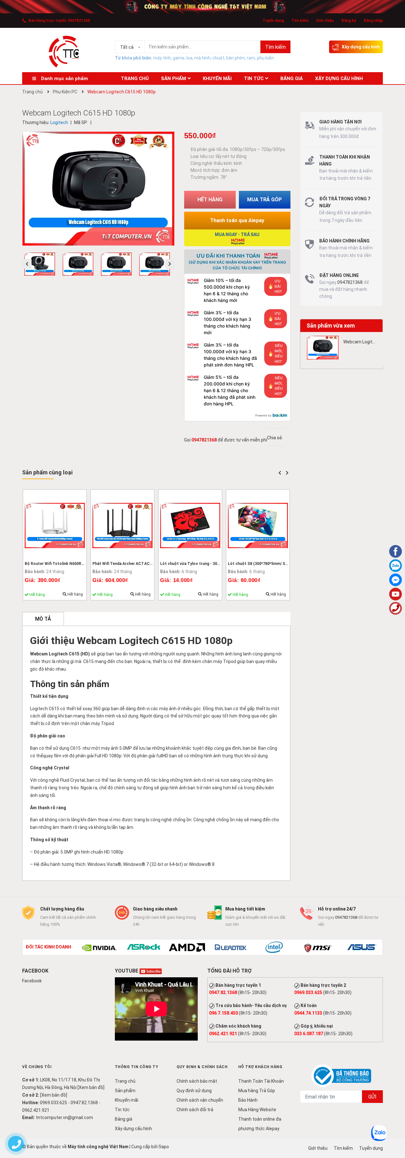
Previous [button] (27, 263)
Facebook (32, 980)
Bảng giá (123, 1119)
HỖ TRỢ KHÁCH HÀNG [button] (260, 1067)
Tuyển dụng (273, 20)
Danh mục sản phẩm (64, 78)
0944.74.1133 (308, 1013)
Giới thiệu (325, 20)
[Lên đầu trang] (395, 1128)
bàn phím (235, 57)
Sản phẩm (125, 1090)
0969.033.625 (308, 992)
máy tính (162, 57)
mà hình (202, 57)
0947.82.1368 (223, 992)
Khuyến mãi (126, 1100)
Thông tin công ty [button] (137, 1067)
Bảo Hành (248, 1100)
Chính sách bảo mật (197, 1081)
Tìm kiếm (299, 20)
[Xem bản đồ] (91, 1087)
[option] (41, 265)
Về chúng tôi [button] (37, 1067)
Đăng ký (348, 20)
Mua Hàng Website (257, 1109)
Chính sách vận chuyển (200, 1100)
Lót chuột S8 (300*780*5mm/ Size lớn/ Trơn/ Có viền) (277, 563)
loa (189, 57)
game (178, 57)
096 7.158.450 (223, 1013)
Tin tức (122, 1109)
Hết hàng (74, 594)
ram (251, 57)
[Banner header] (202, 6)
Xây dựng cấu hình (361, 46)
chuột (218, 57)
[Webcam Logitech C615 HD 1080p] (323, 348)
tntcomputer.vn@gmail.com (64, 1117)
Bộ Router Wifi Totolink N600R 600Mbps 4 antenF (70, 563)
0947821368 (79, 20)
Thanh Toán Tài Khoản (261, 1081)
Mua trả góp (264, 200)
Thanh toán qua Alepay (237, 220)
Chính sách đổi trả (195, 1109)
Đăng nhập (373, 20)
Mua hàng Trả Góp (256, 1090)
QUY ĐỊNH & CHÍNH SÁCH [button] (202, 1067)
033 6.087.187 (308, 1033)
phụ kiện (265, 57)
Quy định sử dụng (194, 1090)
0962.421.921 (223, 1033)
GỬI (372, 1097)
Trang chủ (125, 1081)
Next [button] (170, 263)
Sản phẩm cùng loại (47, 472)
